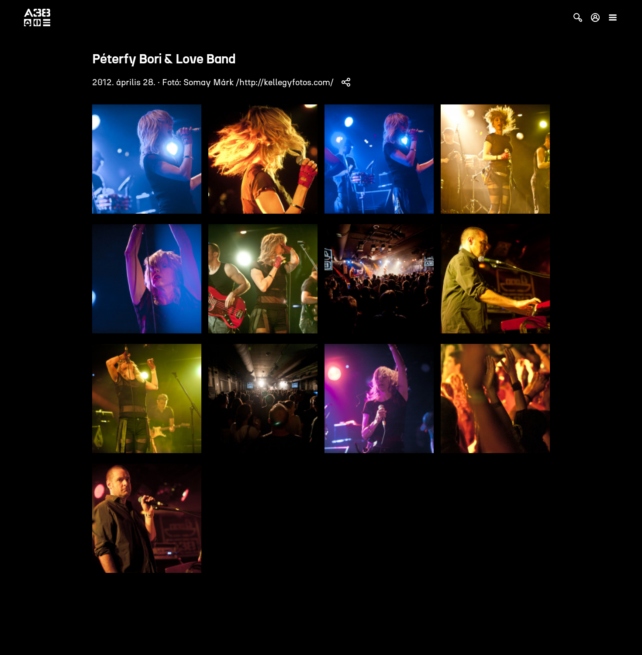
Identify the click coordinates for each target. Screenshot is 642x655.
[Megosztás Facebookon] (346, 82)
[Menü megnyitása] (612, 17)
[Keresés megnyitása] (578, 17)
